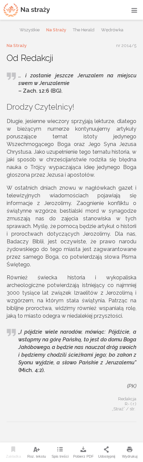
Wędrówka (112, 29)
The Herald (83, 29)
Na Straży (56, 29)
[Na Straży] (26, 10)
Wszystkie (30, 29)
